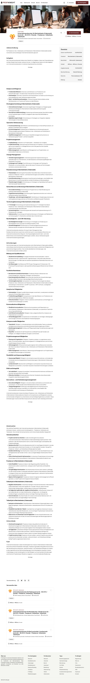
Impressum (77, 671)
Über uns (77, 660)
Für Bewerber (44, 2)
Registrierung (78, 658)
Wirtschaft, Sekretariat (18, 590)
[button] (64, 3)
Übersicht (30, 658)
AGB (76, 669)
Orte (76, 663)
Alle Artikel (61, 673)
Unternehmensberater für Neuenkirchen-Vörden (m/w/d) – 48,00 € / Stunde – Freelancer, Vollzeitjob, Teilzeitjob (31, 612)
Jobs (21, 2)
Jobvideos (30, 669)
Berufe (38, 2)
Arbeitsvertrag (47, 669)
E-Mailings (30, 671)
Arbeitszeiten (46, 673)
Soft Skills (61, 665)
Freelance (21, 41)
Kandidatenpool (31, 665)
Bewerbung (46, 667)
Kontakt (77, 673)
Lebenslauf (46, 665)
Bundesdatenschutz (79, 667)
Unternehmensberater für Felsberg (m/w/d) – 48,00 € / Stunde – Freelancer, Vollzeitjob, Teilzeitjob (30, 592)
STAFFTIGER (20, 31)
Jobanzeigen (30, 663)
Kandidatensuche (32, 660)
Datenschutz (78, 665)
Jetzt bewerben (74, 32)
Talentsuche (27, 2)
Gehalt (45, 671)
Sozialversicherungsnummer (65, 671)
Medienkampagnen (32, 673)
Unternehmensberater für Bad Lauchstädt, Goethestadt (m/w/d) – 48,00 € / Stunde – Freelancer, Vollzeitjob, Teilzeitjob (30, 633)
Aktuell (33, 2)
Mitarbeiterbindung (63, 669)
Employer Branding (32, 667)
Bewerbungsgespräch (64, 658)
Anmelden (71, 2)
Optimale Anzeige (63, 660)
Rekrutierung (62, 663)
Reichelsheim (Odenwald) (75, 56)
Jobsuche (46, 660)
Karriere (61, 667)
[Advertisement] (30, 77)
